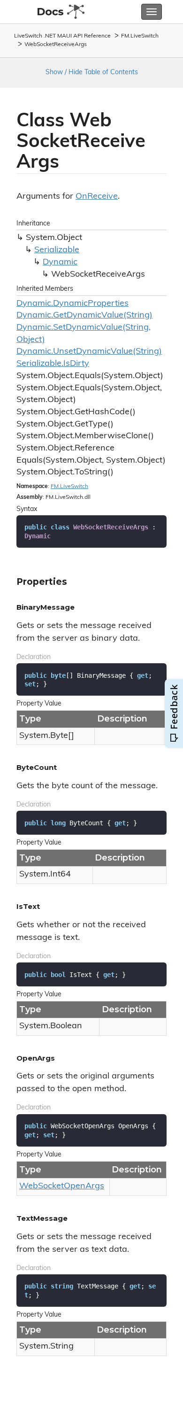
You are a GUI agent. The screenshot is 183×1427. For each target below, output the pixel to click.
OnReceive (97, 197)
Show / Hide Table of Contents (92, 72)
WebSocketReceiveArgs (55, 44)
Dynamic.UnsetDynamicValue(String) (89, 352)
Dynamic (60, 262)
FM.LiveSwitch (140, 36)
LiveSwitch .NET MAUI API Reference (62, 36)
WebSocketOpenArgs (61, 1186)
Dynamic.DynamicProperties (72, 304)
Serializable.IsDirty (52, 364)
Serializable (56, 250)
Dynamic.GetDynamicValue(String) (84, 315)
